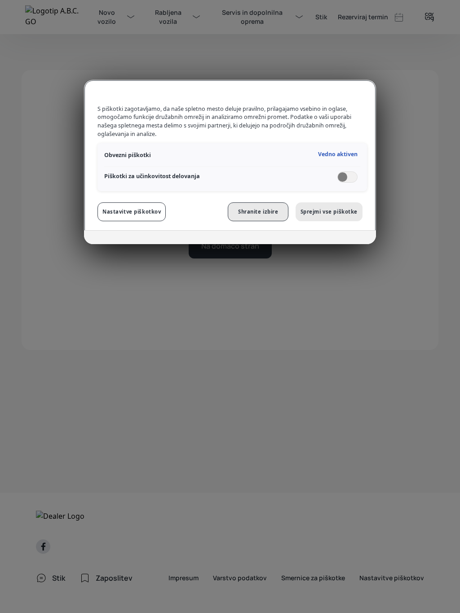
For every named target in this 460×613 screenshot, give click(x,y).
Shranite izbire (258, 211)
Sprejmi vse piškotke (329, 211)
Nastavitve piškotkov (131, 211)
